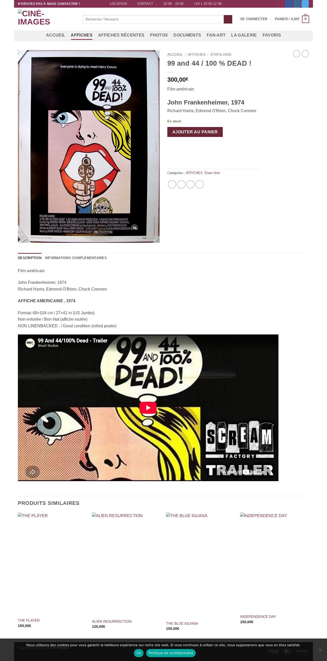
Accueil (175, 54)
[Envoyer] (228, 19)
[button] (253, 19)
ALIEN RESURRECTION (112, 621)
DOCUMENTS (187, 35)
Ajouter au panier (195, 132)
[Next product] (296, 53)
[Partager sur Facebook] (172, 184)
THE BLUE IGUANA (182, 623)
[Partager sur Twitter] (181, 184)
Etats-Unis (221, 54)
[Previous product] (305, 53)
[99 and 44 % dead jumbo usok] (89, 146)
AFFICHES (81, 35)
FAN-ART (216, 35)
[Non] (320, 651)
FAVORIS (272, 35)
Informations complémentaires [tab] (76, 258)
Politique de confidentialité (171, 653)
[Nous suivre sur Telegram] (305, 4)
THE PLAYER (29, 620)
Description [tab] (29, 258)
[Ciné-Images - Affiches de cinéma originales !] (46, 19)
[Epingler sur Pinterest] (190, 184)
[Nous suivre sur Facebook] (289, 4)
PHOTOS (159, 35)
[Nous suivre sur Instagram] (297, 4)
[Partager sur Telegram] (199, 184)
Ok (138, 653)
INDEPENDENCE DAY (258, 616)
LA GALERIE (244, 35)
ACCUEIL (55, 35)
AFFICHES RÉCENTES (121, 35)
